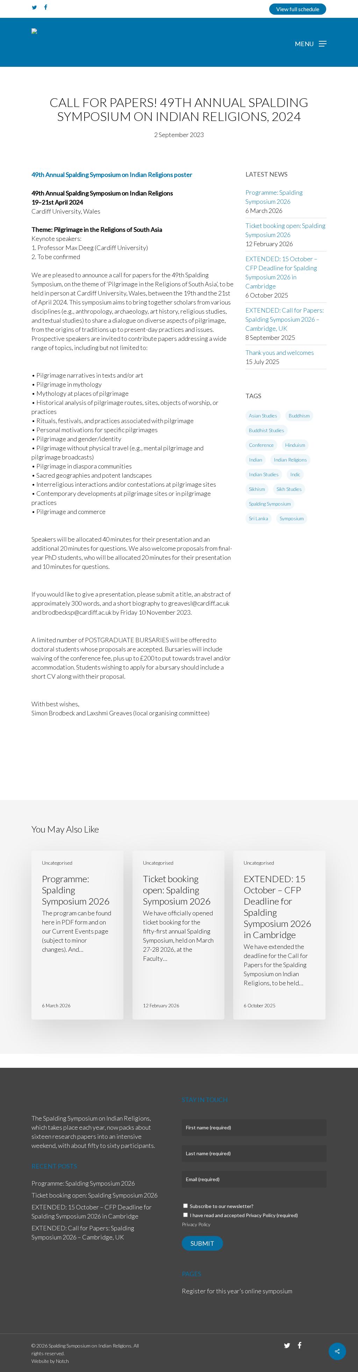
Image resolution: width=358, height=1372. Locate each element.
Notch (62, 1361)
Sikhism (257, 489)
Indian (255, 460)
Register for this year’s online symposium (237, 1291)
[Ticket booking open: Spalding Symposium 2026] (178, 935)
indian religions (290, 460)
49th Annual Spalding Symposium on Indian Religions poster (111, 174)
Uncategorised (57, 863)
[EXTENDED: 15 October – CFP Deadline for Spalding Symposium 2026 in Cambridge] (279, 935)
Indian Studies (264, 474)
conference (261, 445)
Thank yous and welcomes (279, 352)
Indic (295, 474)
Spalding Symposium (270, 504)
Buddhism (299, 416)
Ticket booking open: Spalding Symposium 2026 (285, 230)
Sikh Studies (289, 489)
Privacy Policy (196, 1224)
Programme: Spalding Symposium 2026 (274, 196)
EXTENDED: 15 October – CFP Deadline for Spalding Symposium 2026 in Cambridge (281, 272)
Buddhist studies (266, 430)
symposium (292, 518)
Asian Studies (263, 416)
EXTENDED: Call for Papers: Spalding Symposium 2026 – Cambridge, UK (284, 319)
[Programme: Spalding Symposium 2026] (77, 935)
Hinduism (295, 445)
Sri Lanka (258, 518)
